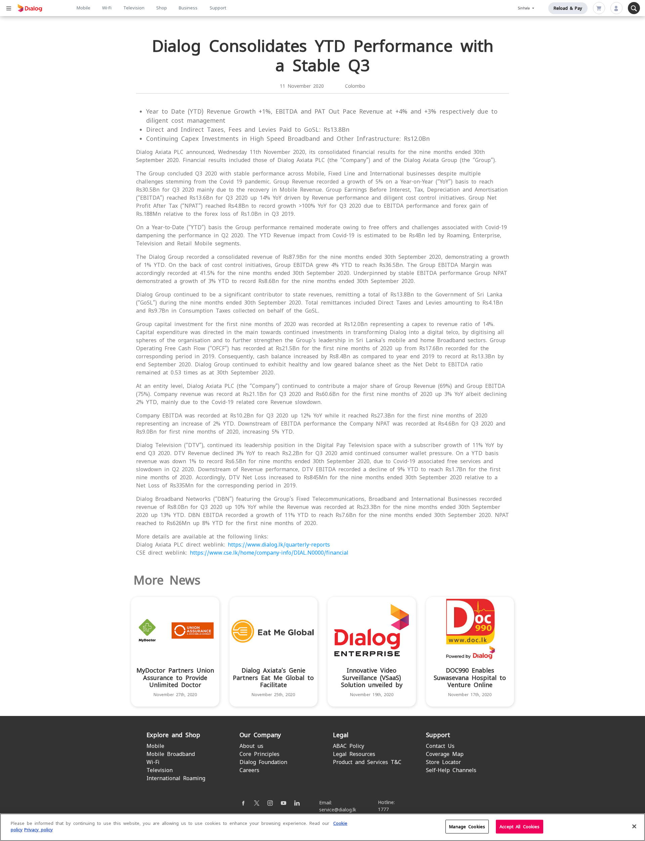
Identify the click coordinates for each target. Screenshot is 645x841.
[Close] (634, 826)
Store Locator (443, 762)
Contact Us (440, 746)
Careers (249, 770)
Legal (340, 735)
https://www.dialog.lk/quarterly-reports (279, 544)
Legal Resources (354, 754)
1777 (383, 809)
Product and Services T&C (367, 762)
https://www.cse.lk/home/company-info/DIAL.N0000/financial (269, 552)
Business (188, 8)
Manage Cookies (467, 827)
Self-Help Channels (451, 770)
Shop (161, 8)
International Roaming (175, 778)
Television (133, 8)
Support (218, 8)
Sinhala (524, 8)
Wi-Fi (107, 8)
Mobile (83, 8)
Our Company (260, 735)
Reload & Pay (568, 8)
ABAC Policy (348, 746)
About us (251, 746)
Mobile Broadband (170, 754)
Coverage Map (445, 754)
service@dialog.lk (337, 810)
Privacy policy (38, 830)
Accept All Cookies (520, 827)
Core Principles (260, 754)
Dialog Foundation (263, 762)
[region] (322, 827)
